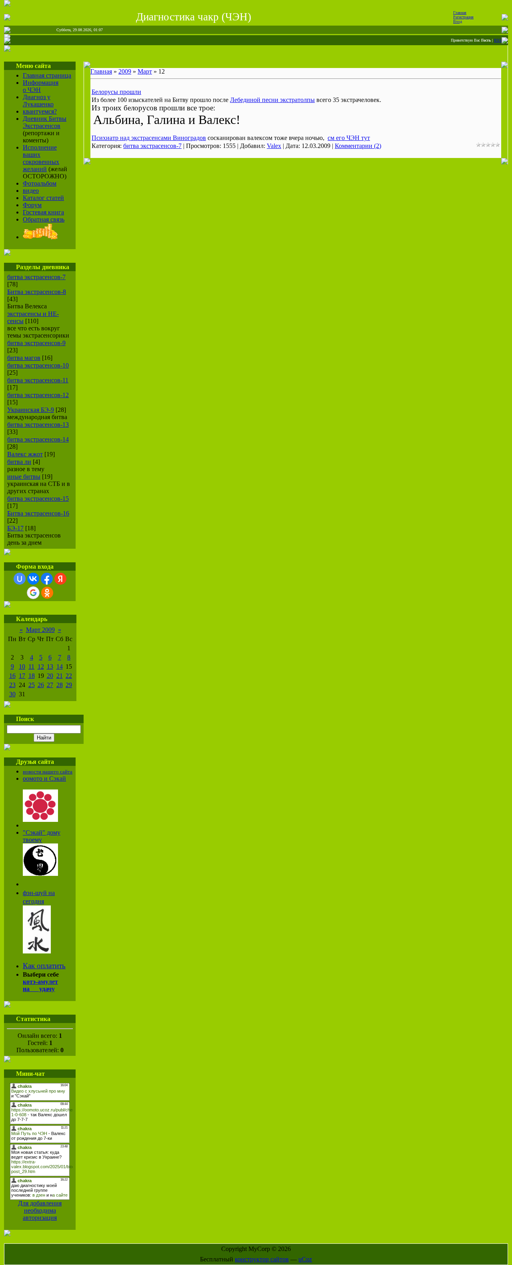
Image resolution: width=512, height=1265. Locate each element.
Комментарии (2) (358, 145)
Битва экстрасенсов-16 (38, 513)
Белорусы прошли (116, 91)
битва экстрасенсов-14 (38, 439)
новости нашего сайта (47, 772)
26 (41, 684)
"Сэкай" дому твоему (41, 836)
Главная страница (47, 75)
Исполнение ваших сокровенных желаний (41, 158)
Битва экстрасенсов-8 (36, 291)
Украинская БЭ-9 (30, 409)
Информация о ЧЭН (40, 86)
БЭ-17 (15, 528)
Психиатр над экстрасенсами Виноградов (149, 137)
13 (50, 666)
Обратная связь (43, 219)
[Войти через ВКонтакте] (33, 579)
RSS (498, 40)
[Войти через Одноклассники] (47, 593)
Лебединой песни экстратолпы (272, 99)
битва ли (19, 461)
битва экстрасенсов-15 (38, 498)
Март (145, 71)
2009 (124, 71)
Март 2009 (40, 629)
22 (69, 675)
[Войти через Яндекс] (60, 579)
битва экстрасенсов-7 (36, 277)
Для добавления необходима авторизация (40, 1210)
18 (31, 675)
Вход (457, 21)
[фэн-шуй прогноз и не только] (37, 951)
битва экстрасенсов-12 (38, 395)
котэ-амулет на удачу (40, 985)
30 (12, 694)
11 (31, 666)
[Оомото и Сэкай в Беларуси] (40, 819)
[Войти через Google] (33, 592)
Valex (274, 145)
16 (12, 675)
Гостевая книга (43, 212)
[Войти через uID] (20, 579)
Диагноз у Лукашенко (38, 101)
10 (22, 666)
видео (31, 190)
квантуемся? (40, 111)
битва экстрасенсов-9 (36, 343)
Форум (32, 205)
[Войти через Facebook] (47, 579)
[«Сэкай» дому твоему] (40, 873)
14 (59, 666)
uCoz (305, 1259)
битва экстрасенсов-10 (38, 365)
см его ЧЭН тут (349, 137)
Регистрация (463, 17)
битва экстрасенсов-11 (37, 380)
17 (22, 675)
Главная (459, 12)
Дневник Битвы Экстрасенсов (44, 122)
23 (12, 684)
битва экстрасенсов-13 (38, 424)
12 (41, 666)
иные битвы (23, 476)
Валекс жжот (25, 454)
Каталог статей (43, 197)
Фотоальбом (39, 183)
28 (59, 684)
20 (50, 675)
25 (31, 684)
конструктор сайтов (262, 1259)
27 (50, 684)
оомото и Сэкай (44, 778)
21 (59, 675)
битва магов (23, 357)
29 (69, 684)
